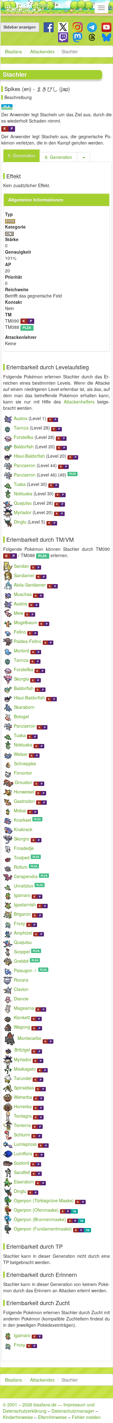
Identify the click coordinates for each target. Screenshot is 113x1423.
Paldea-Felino (27, 641)
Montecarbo (29, 1038)
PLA (6, 106)
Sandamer (24, 575)
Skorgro (22, 838)
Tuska (20, 484)
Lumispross (25, 1144)
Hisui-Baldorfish (29, 456)
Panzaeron (24, 465)
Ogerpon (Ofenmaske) (36, 1210)
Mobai (20, 810)
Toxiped (22, 857)
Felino (20, 632)
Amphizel (23, 933)
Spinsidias (24, 1087)
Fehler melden (86, 1417)
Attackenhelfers (79, 401)
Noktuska (23, 493)
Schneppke (25, 763)
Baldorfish (24, 446)
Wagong (22, 1027)
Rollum (21, 867)
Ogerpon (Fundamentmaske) (43, 1228)
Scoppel (22, 951)
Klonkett (22, 1017)
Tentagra (23, 1116)
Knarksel (22, 820)
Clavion (21, 989)
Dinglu (20, 522)
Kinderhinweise (18, 1417)
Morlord (21, 650)
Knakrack (23, 829)
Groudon (23, 782)
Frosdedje (24, 848)
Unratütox (23, 886)
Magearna (24, 1008)
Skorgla (21, 679)
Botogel (21, 716)
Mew (18, 613)
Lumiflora (23, 1153)
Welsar (21, 754)
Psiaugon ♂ (25, 970)
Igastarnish (25, 904)
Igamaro (22, 895)
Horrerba (23, 1106)
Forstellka (23, 437)
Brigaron (22, 914)
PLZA (27, 327)
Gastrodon (24, 801)
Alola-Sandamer (30, 585)
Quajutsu (23, 503)
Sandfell (22, 1172)
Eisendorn (24, 1181)
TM (74, 1211)
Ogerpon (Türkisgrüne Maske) (44, 1200)
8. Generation (58, 157)
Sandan (21, 566)
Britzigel (22, 1049)
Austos (20, 418)
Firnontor (23, 773)
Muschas (23, 594)
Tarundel (22, 1078)
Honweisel (24, 791)
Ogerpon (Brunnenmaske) (40, 1219)
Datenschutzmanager (72, 1411)
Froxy (19, 923)
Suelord (21, 1163)
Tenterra (22, 1125)
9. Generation (21, 155)
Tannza (21, 427)
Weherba (23, 1097)
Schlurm (22, 1134)
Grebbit (21, 961)
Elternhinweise (52, 1417)
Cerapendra (26, 876)
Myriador (22, 512)
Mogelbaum (25, 622)
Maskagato (25, 1069)
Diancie (21, 998)
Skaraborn (24, 707)
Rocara (21, 980)
